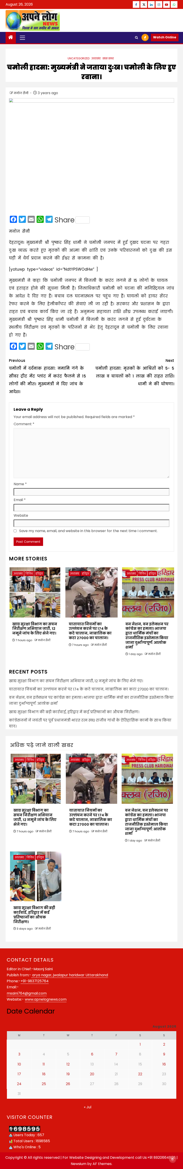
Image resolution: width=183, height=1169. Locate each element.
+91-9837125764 (35, 981)
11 (44, 1064)
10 (19, 1064)
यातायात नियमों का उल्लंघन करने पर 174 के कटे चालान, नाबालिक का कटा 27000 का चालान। (90, 631)
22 (140, 1074)
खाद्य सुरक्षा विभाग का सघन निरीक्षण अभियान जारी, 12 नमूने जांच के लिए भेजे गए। (34, 629)
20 (92, 1074)
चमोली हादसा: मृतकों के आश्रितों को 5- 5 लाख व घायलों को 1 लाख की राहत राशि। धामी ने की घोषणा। (134, 372)
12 (68, 1064)
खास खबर (108, 58)
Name (20, 484)
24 (19, 1083)
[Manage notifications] (172, 1159)
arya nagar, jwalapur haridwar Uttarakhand (69, 975)
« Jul (87, 1107)
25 (44, 1083)
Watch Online (164, 37)
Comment (24, 424)
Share (64, 220)
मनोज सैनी (21, 93)
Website (21, 515)
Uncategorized (78, 58)
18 (44, 1074)
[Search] (136, 37)
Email (20, 499)
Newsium (78, 1163)
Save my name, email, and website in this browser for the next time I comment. (88, 530)
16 (164, 1064)
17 (19, 1074)
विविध (29, 573)
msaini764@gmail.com (27, 993)
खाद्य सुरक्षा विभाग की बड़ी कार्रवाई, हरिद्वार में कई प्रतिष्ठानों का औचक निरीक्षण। (74, 712)
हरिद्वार (39, 573)
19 (68, 1074)
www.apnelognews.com (46, 999)
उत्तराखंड (96, 58)
